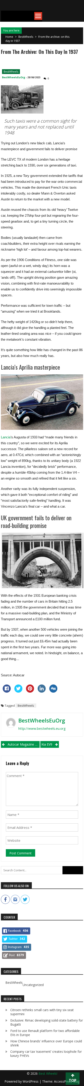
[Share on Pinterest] (30, 691)
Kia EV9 (46, 744)
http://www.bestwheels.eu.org (42, 728)
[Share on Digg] (53, 691)
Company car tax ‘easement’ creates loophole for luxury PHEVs (46, 1053)
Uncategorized (33, 985)
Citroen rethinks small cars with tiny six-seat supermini (42, 1012)
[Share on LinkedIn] (42, 691)
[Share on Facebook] (7, 691)
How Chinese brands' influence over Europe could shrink (46, 1043)
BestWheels (25, 37)
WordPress (31, 1081)
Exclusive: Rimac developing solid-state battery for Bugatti (46, 1022)
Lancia (6, 437)
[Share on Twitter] (18, 691)
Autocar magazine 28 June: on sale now (24, 744)
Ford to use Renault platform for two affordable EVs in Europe (45, 1033)
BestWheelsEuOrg (13, 77)
